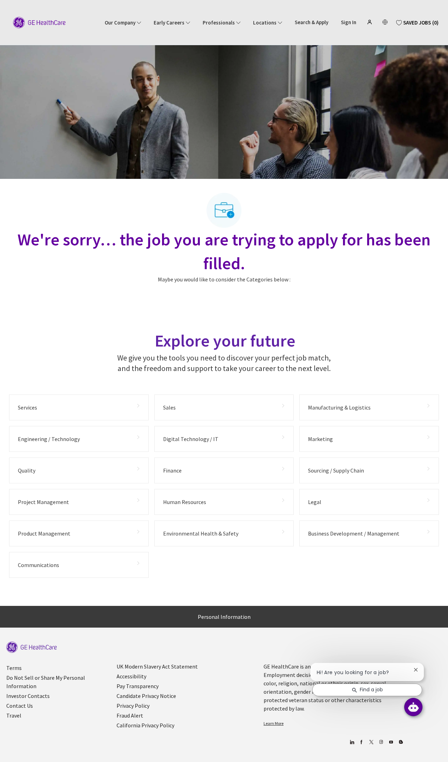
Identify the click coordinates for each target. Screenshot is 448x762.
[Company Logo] (39, 22)
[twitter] (371, 742)
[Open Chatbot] (413, 707)
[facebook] (361, 742)
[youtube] (390, 742)
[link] (31, 647)
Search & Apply (311, 22)
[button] (370, 22)
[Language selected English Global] (385, 22)
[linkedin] (351, 742)
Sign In (348, 22)
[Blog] (381, 742)
